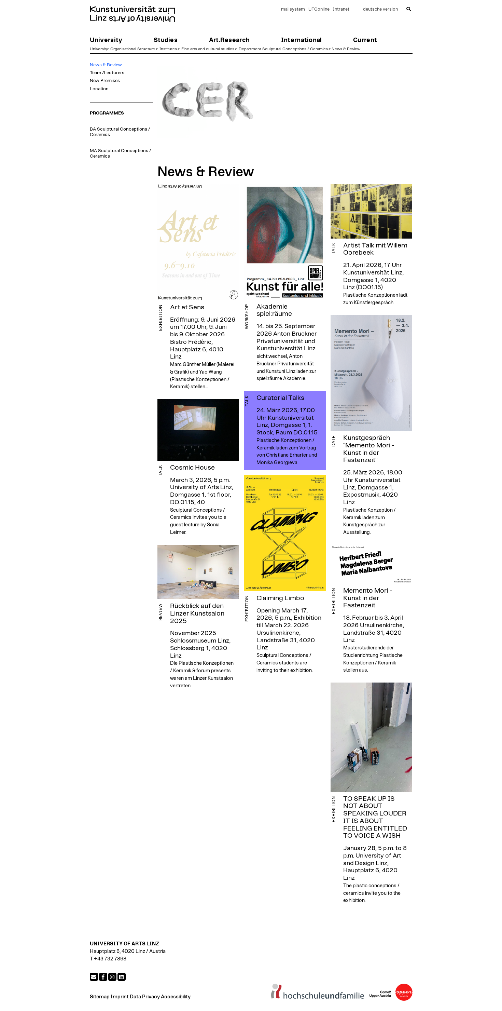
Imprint (120, 996)
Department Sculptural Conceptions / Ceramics (283, 49)
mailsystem (293, 9)
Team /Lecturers (107, 72)
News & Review (346, 49)
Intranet (341, 9)
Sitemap (100, 996)
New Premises (105, 80)
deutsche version (380, 9)
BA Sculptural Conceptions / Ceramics (120, 132)
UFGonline (319, 9)
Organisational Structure (132, 49)
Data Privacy (145, 996)
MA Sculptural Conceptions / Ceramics (120, 153)
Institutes (168, 49)
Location (99, 88)
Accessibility (176, 996)
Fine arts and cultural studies (207, 49)
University (99, 49)
